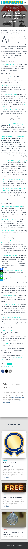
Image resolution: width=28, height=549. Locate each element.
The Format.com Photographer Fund (11, 317)
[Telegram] (1, 280)
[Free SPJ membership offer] (14, 487)
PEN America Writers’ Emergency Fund (12, 270)
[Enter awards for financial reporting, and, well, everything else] (14, 444)
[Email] (1, 275)
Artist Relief (5, 343)
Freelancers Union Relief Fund (9, 255)
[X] (1, 271)
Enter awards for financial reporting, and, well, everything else (12, 465)
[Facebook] (1, 269)
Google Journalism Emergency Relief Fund (13, 85)
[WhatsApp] (1, 273)
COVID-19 (6, 366)
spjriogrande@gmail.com (17, 397)
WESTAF (4, 348)
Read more (6, 477)
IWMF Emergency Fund (8, 230)
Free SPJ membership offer (12, 497)
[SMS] (1, 278)
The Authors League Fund (8, 295)
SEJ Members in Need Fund (9, 219)
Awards (9, 363)
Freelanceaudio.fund (7, 77)
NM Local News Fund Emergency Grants (12, 206)
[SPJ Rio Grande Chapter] (12, 2)
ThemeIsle (19, 545)
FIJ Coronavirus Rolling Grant (9, 109)
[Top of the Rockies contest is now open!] (14, 519)
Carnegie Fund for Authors (8, 283)
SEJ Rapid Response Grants (9, 94)
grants (11, 366)
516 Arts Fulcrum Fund (8, 331)
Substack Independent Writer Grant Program (13, 124)
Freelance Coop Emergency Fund (10, 304)
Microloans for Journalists (8, 64)
